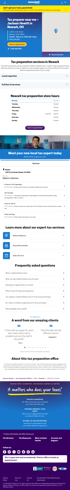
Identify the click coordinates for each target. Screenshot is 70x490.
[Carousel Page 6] (37, 347)
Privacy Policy (7, 479)
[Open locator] (65, 2)
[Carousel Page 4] (32, 347)
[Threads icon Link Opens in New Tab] (28, 452)
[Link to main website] (34, 2)
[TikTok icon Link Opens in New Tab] (23, 452)
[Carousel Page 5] (35, 347)
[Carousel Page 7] (40, 347)
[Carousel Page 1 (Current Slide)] (24, 347)
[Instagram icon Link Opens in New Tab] (9, 452)
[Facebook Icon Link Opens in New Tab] (4, 452)
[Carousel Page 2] (27, 347)
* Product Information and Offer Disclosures (18, 434)
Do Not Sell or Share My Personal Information (48, 479)
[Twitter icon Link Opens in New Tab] (14, 452)
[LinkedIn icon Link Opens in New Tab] (33, 452)
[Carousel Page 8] (42, 347)
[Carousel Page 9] (45, 347)
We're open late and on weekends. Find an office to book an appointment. (31, 458)
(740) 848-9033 (16, 49)
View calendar (14, 39)
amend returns (46, 367)
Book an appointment (17, 44)
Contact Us (29, 479)
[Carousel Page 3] (29, 347)
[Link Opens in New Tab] (42, 469)
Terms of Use (18, 479)
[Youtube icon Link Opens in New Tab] (18, 452)
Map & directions (56, 54)
